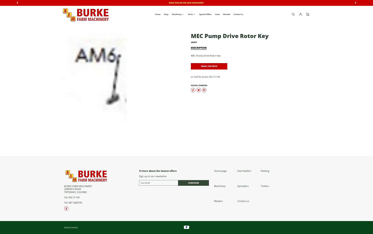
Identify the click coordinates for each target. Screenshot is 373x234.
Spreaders (243, 186)
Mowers (218, 201)
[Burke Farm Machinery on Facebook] (66, 209)
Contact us (238, 14)
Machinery (177, 14)
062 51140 (214, 76)
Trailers (265, 186)
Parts (190, 14)
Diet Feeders (244, 171)
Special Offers (205, 14)
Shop (166, 14)
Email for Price (209, 66)
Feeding (265, 171)
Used (217, 14)
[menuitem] (158, 14)
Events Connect (71, 227)
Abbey (194, 42)
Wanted (226, 14)
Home (157, 14)
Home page (220, 171)
